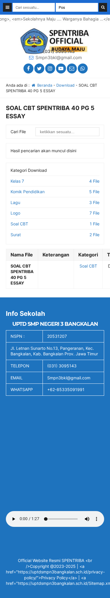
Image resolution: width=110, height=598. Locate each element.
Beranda (44, 85)
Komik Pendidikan (28, 191)
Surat (16, 234)
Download (65, 85)
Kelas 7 (17, 181)
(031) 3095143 (59, 51)
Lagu (15, 202)
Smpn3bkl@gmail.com (58, 57)
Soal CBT (19, 223)
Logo (15, 212)
